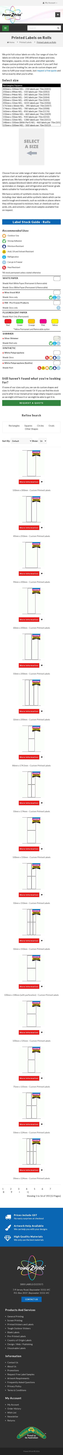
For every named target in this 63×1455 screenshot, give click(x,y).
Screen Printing (14, 1320)
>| (28, 1192)
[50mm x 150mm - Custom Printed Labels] (31, 876)
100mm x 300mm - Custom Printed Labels (32, 490)
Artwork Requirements (18, 1378)
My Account (13, 1404)
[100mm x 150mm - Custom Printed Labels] (31, 830)
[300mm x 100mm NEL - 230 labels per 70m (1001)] (31, 89)
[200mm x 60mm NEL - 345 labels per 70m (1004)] (31, 97)
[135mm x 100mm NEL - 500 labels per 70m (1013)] (31, 125)
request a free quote (47, 70)
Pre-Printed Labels (16, 1336)
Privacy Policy (14, 1386)
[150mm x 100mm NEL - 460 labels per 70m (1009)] (31, 114)
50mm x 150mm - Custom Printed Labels (31, 903)
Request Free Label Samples (20, 1374)
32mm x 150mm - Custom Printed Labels (31, 949)
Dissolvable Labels (16, 1348)
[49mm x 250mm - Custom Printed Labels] (31, 509)
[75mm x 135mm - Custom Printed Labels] (31, 1059)
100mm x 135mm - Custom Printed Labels (32, 1041)
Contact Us (12, 1362)
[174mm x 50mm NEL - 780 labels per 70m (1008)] (31, 108)
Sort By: (6, 441)
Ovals (51, 425)
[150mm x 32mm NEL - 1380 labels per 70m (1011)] (31, 119)
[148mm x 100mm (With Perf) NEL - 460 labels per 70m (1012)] (31, 122)
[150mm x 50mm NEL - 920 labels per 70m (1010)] (31, 117)
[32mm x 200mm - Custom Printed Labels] (31, 692)
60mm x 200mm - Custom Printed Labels (31, 628)
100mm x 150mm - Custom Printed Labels (32, 857)
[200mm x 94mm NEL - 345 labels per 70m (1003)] (31, 94)
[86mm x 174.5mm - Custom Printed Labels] (31, 738)
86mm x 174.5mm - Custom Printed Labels (31, 765)
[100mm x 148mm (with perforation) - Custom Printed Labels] (31, 967)
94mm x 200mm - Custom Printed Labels (31, 582)
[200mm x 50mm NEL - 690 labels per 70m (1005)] (31, 100)
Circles (40, 425)
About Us (11, 1366)
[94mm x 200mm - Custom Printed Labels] (31, 554)
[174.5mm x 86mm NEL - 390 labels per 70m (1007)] (31, 105)
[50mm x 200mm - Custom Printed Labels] (31, 646)
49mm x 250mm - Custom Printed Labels (31, 536)
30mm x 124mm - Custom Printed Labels (31, 1178)
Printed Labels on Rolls (46, 42)
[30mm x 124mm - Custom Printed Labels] (31, 1151)
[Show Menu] (5, 28)
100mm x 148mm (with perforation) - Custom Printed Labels (31, 995)
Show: (35, 441)
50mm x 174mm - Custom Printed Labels (31, 811)
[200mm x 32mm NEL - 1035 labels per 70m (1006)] (31, 103)
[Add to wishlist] (42, 482)
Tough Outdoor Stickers (19, 1328)
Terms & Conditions (16, 1390)
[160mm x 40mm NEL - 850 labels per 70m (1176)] (31, 111)
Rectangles (14, 425)
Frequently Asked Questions (21, 1382)
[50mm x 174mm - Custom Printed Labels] (31, 784)
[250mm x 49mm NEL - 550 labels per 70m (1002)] (31, 91)
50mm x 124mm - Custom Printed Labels (31, 1132)
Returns (11, 1420)
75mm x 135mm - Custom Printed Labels (31, 1086)
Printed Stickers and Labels (20, 1324)
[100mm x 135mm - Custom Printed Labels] (31, 1013)
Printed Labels (25, 42)
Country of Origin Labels (19, 1340)
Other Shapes (31, 429)
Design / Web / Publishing (20, 1344)
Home (11, 42)
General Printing (15, 1316)
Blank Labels (13, 1332)
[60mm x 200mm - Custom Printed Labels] (31, 600)
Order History (14, 1408)
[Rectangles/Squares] (31, 85)
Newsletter (12, 1416)
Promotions (13, 1370)
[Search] (58, 28)
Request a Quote (32, 403)
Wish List (11, 1412)
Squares (28, 425)
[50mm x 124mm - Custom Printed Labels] (31, 1105)
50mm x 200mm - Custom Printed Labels (31, 673)
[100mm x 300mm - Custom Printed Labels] (31, 463)
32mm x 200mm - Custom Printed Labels (31, 719)
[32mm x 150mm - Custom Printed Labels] (31, 921)
